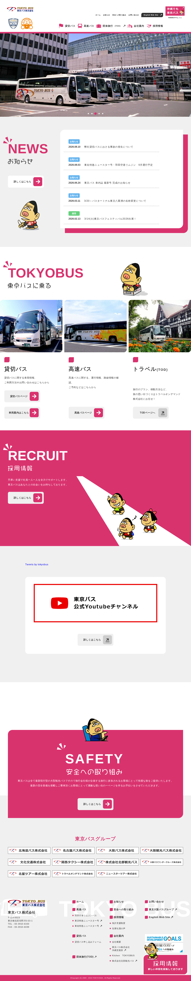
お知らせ (106, 15)
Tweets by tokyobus (36, 564)
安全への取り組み (119, 15)
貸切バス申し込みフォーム (88, 942)
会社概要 (116, 942)
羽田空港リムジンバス (86, 915)
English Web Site (151, 15)
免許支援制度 (118, 923)
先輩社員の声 (118, 928)
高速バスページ (83, 412)
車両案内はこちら (19, 412)
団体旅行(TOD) (85, 956)
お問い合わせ (133, 15)
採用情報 (158, 26)
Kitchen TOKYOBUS (123, 955)
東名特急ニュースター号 (87, 926)
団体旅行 (112, 26)
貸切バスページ (19, 396)
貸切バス (70, 26)
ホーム (98, 15)
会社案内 (139, 26)
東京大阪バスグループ (161, 909)
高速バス (89, 26)
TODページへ (147, 412)
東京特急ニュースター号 (87, 921)
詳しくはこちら (22, 181)
